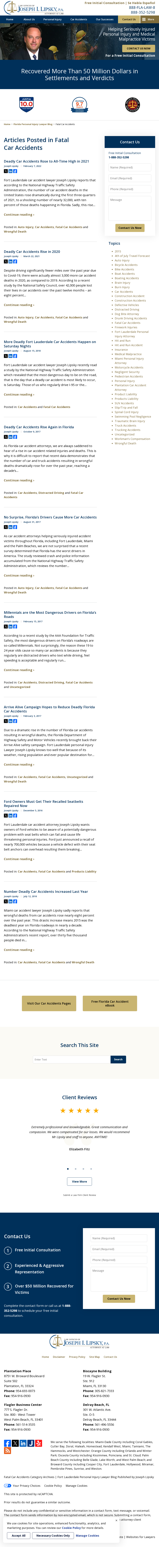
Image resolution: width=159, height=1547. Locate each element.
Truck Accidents (125, 425)
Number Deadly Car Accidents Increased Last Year (46, 891)
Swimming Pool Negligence (133, 416)
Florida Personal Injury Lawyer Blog (33, 124)
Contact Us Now (129, 228)
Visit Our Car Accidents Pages (49, 1003)
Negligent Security (127, 372)
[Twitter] (15, 1443)
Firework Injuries (126, 327)
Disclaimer (59, 1357)
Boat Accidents (125, 273)
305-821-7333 (104, 1391)
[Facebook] (7, 1443)
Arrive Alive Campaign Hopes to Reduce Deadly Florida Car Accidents (49, 709)
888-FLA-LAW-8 (142, 7)
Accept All (18, 1535)
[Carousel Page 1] (68, 1169)
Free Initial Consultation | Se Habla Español (120, 3)
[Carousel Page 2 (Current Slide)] (76, 1169)
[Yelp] (38, 1443)
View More (79, 1181)
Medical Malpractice (128, 354)
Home (9, 19)
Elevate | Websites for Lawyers (129, 1537)
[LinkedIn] (23, 1443)
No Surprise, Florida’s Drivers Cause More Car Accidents (50, 517)
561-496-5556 (104, 1424)
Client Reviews (79, 1097)
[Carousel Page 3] (83, 1169)
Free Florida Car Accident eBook (110, 1003)
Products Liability (84, 871)
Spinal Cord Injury (127, 412)
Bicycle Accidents (126, 265)
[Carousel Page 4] (91, 1169)
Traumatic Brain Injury (130, 421)
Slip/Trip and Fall (126, 407)
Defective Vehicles (127, 305)
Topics (114, 243)
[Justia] (30, 1443)
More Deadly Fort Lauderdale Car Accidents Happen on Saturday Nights (50, 344)
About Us (29, 19)
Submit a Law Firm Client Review (79, 1195)
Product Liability (126, 394)
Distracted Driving (51, 493)
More (151, 19)
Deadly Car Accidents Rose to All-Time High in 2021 (46, 161)
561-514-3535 (25, 1424)
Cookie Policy (53, 1486)
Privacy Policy (77, 1357)
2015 (118, 251)
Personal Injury (52, 19)
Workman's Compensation (132, 439)
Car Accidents (78, 19)
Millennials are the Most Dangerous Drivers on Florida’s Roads (50, 614)
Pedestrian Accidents (129, 376)
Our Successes (105, 19)
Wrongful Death (15, 231)
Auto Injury (25, 227)
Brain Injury (122, 282)
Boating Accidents (127, 278)
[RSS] (7, 1450)
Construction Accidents (130, 300)
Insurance (121, 349)
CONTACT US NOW (138, 48)
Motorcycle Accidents (129, 367)
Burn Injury (122, 287)
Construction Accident (130, 296)
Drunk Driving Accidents (131, 318)
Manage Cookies (76, 1486)
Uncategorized (20, 687)
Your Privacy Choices (26, 1486)
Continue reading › (19, 214)
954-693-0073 (25, 1391)
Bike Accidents (124, 269)
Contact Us (129, 19)
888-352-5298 (143, 12)
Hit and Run (122, 340)
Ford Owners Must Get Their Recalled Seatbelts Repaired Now (43, 803)
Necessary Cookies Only (53, 1535)
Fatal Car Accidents (68, 227)
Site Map (94, 1357)
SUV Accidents (124, 403)
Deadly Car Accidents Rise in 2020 (32, 251)
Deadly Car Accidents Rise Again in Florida (39, 427)
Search (118, 1059)
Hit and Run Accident (129, 345)
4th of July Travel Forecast (132, 256)
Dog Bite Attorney (127, 314)
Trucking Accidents (127, 430)
